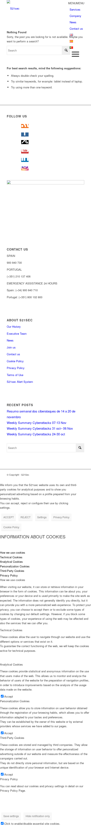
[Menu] (74, 54)
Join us (11, 347)
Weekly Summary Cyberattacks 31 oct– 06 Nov (40, 428)
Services (75, 9)
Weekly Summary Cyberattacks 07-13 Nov (36, 422)
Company (75, 16)
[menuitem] (77, 54)
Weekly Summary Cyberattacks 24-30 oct (36, 434)
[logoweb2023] (38, 8)
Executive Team (17, 334)
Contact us (76, 28)
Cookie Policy (15, 361)
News (73, 22)
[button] (76, 3)
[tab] (45, 552)
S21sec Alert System (20, 382)
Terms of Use (15, 375)
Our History (14, 327)
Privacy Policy (16, 368)
